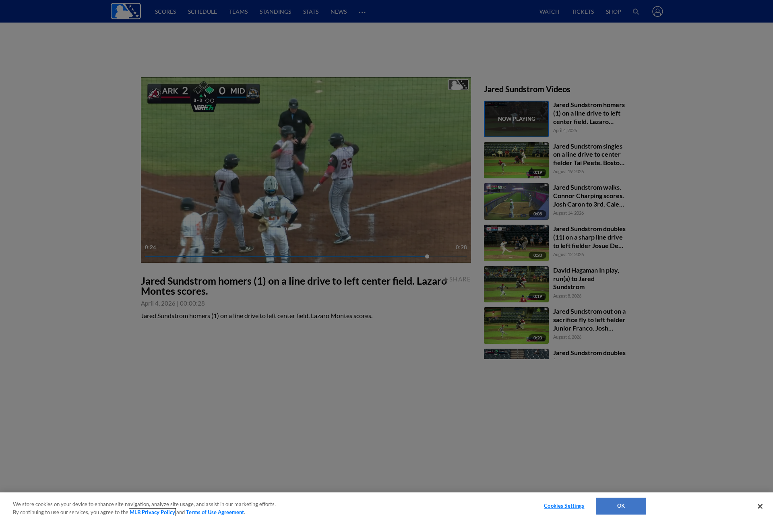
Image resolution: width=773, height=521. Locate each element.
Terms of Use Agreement (215, 512)
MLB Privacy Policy (152, 512)
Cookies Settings (564, 505)
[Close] (760, 506)
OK (621, 505)
